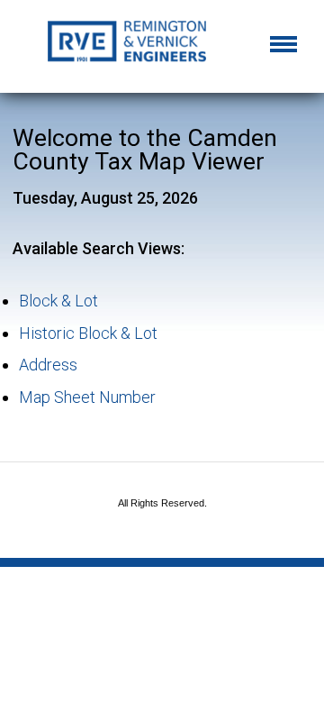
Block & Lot (58, 300)
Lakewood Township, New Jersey (162, 48)
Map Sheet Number (87, 397)
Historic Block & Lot (88, 333)
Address (48, 364)
